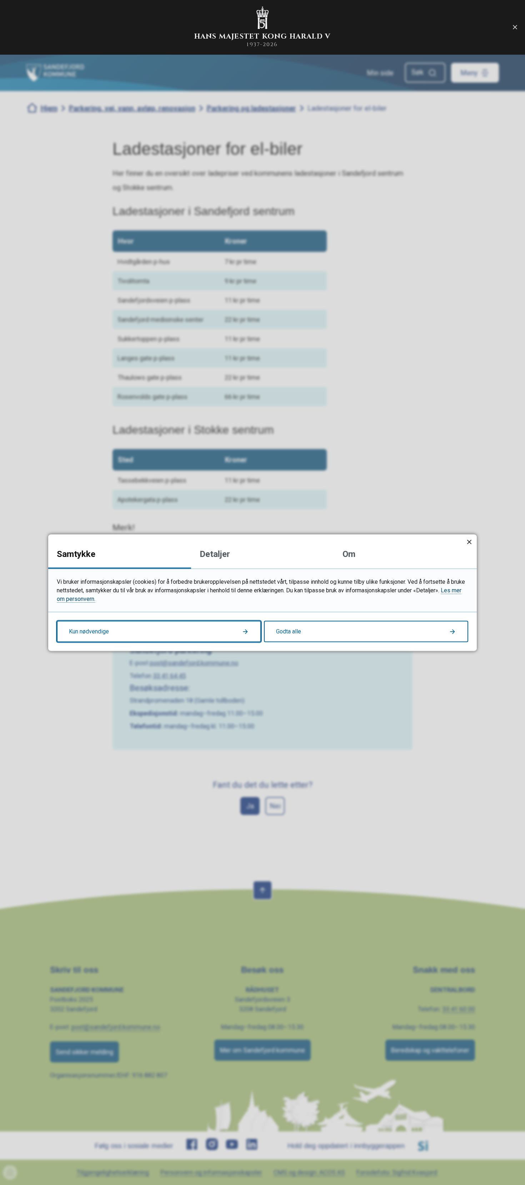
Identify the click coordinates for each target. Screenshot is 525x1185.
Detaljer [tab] (215, 554)
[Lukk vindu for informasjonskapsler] (469, 541)
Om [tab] (348, 554)
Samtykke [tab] (76, 554)
